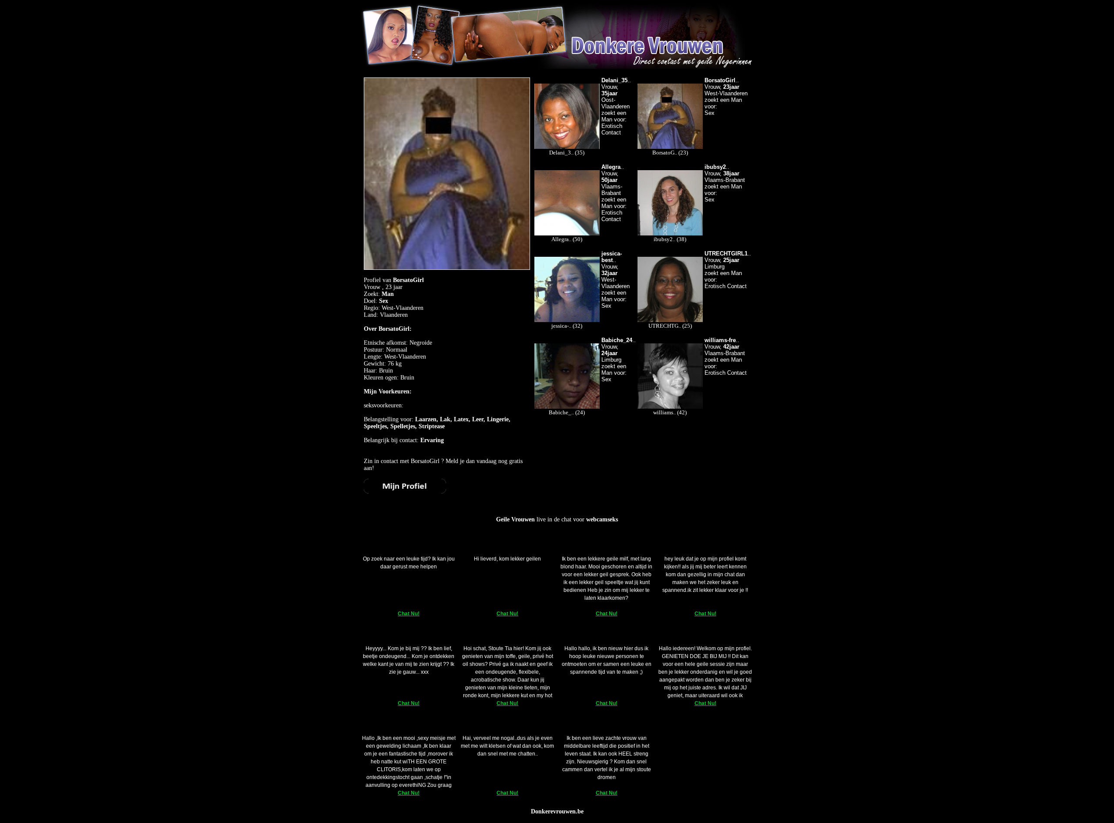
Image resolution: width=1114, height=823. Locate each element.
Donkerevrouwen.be (557, 811)
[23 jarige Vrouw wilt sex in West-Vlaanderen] (405, 491)
